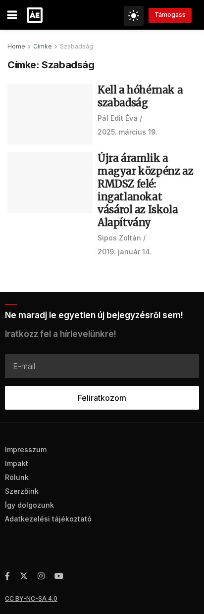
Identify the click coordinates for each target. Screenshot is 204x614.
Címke (42, 46)
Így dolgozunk (29, 505)
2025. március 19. (127, 132)
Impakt (16, 463)
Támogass (170, 14)
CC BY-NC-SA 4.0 (31, 598)
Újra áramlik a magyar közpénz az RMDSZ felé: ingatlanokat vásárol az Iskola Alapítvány (145, 190)
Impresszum (26, 449)
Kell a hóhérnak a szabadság (140, 96)
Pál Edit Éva (118, 118)
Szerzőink (22, 491)
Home (16, 46)
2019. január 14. (125, 251)
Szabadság (76, 46)
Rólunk (17, 477)
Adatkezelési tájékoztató (48, 519)
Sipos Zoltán (119, 238)
